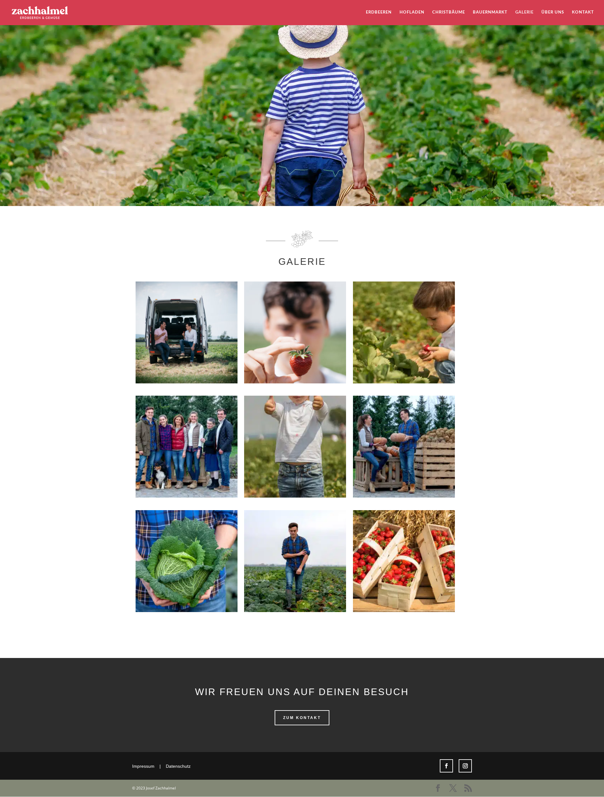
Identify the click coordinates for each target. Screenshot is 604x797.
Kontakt (583, 12)
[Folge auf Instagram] (465, 765)
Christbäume (448, 12)
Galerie (524, 12)
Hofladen (412, 12)
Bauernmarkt (490, 12)
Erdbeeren (379, 12)
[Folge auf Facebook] (446, 765)
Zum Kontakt (302, 718)
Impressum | (149, 766)
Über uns (552, 12)
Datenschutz (178, 766)
